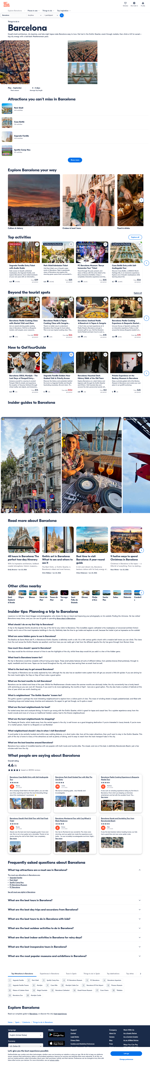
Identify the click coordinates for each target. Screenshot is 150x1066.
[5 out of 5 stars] (29, 783)
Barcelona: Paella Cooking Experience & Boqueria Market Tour (120, 778)
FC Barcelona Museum (18, 885)
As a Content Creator (130, 1037)
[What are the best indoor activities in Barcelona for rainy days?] (139, 937)
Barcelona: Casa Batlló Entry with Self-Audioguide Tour (29, 778)
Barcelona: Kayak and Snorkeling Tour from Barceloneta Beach (117, 819)
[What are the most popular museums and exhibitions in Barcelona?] (139, 956)
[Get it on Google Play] (56, 1035)
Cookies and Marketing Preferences (82, 1044)
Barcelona (33, 1014)
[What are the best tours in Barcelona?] (139, 900)
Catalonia (26, 1022)
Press (111, 1044)
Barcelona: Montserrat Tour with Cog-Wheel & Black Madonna (73, 819)
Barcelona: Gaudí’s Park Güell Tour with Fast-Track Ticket (29, 819)
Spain (17, 1022)
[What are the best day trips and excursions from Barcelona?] (139, 909)
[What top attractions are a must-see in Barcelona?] (139, 870)
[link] (75, 108)
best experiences (60, 1014)
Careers (111, 1037)
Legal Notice (75, 1037)
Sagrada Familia (16, 878)
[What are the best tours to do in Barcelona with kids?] (139, 918)
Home (10, 1022)
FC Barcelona (15, 887)
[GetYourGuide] (7, 4)
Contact (73, 1033)
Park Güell (14, 880)
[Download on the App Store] (56, 1044)
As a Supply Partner (130, 1033)
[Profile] (143, 3)
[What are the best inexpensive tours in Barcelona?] (139, 946)
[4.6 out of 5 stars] (14, 770)
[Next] (141, 200)
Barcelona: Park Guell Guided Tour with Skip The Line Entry (73, 778)
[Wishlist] (125, 3)
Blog (110, 1040)
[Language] (134, 3)
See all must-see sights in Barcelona (21, 892)
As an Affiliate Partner (130, 1040)
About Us (112, 1033)
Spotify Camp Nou (17, 883)
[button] (75, 108)
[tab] (22, 974)
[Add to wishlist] (37, 244)
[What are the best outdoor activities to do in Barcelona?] (139, 928)
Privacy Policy (75, 1040)
